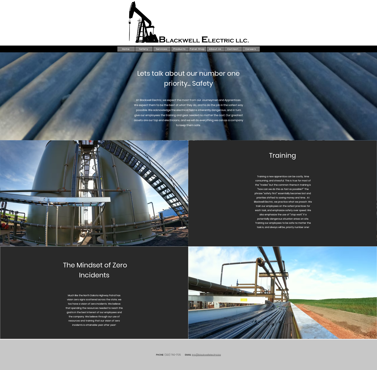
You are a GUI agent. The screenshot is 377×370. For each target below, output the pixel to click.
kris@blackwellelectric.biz (206, 354)
